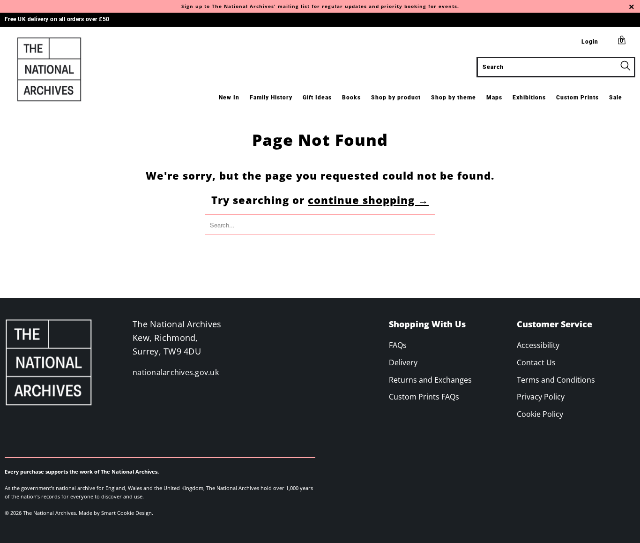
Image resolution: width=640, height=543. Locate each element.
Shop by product (396, 97)
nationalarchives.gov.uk (176, 372)
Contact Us (536, 362)
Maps (494, 97)
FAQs (398, 345)
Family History (271, 97)
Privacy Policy (541, 397)
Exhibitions (529, 97)
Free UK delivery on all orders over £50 (57, 19)
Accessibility (538, 345)
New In (229, 97)
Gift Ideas (317, 97)
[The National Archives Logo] (56, 69)
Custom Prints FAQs (424, 397)
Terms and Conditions (556, 380)
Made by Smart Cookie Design (115, 512)
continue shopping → (368, 200)
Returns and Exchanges (430, 380)
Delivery (403, 362)
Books (351, 97)
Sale (615, 97)
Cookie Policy (540, 414)
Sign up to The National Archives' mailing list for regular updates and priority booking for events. (320, 6)
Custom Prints (577, 97)
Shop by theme (453, 97)
